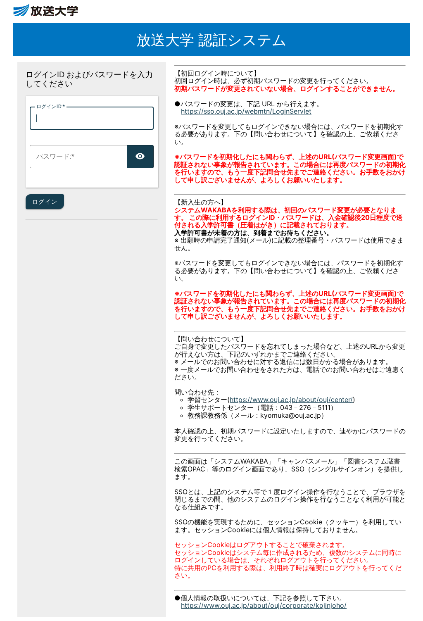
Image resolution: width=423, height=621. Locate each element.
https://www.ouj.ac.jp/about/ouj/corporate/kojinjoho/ (264, 605)
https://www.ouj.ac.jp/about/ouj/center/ (291, 399)
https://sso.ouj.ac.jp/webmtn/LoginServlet (246, 111)
